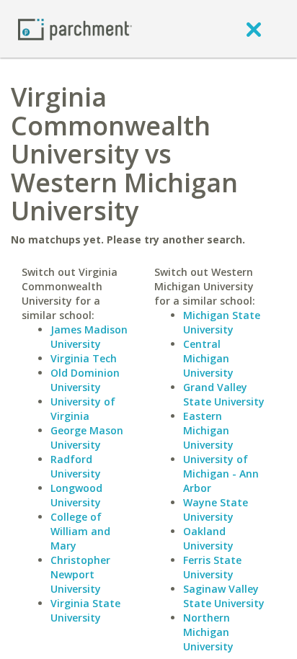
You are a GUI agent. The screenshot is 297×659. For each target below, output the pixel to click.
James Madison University (89, 337)
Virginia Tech (83, 358)
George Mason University (86, 437)
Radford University (75, 466)
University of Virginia (82, 409)
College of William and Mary (80, 531)
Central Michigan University (208, 358)
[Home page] (75, 28)
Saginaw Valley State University (224, 596)
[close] (253, 28)
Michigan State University (221, 322)
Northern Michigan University (208, 632)
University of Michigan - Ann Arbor (221, 473)
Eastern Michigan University (208, 430)
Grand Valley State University (224, 394)
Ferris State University (212, 567)
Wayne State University (215, 510)
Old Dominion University (85, 380)
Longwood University (76, 495)
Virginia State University (85, 610)
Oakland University (208, 538)
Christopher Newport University (80, 574)
